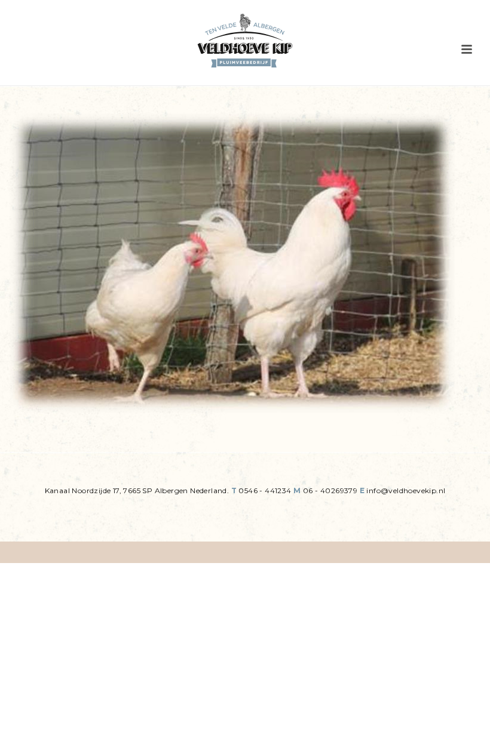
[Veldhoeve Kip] (245, 40)
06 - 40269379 (330, 490)
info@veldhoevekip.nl (405, 490)
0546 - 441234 (264, 490)
